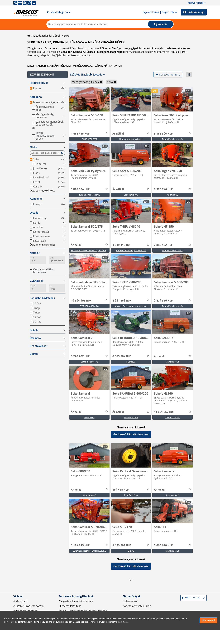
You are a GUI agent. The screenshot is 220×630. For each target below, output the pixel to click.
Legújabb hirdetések (42, 298)
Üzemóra (35, 338)
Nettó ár (34, 253)
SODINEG (130, 361)
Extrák (34, 354)
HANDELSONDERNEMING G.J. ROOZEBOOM (91, 250)
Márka (33, 147)
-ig (51, 286)
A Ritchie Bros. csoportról (28, 606)
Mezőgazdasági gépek (46, 35)
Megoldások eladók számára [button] (76, 601)
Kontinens (36, 198)
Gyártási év (36, 280)
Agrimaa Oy (172, 194)
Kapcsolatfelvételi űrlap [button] (137, 606)
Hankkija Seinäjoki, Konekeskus (131, 250)
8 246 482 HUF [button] (80, 356)
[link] (89, 99)
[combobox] (182, 597)
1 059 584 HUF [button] (121, 545)
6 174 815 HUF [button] (80, 545)
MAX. (52, 258)
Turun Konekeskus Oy (172, 139)
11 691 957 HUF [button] (164, 412)
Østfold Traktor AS (89, 361)
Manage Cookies (80, 622)
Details (34, 330)
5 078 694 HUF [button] (80, 189)
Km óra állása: (38, 346)
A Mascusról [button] (20, 601)
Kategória (36, 97)
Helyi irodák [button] (130, 601)
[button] (47, 74)
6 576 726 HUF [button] (163, 189)
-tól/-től (33, 286)
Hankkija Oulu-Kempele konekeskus (131, 306)
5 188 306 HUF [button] (163, 133)
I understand (208, 620)
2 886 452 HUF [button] (163, 245)
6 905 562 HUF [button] (121, 356)
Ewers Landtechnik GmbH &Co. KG (89, 550)
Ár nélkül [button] (118, 133)
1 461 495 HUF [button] (80, 133)
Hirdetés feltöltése (70, 606)
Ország (34, 212)
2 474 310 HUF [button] (163, 300)
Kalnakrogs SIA (172, 417)
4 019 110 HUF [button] (121, 245)
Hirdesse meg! (195, 12)
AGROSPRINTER (89, 139)
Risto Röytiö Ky (131, 495)
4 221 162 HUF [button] (121, 300)
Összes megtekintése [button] (42, 190)
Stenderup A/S (131, 194)
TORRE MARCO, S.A (89, 306)
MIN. (32, 258)
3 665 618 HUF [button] (163, 545)
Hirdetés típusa (39, 82)
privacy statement (107, 622)
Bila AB (131, 550)
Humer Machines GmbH (131, 139)
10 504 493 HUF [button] (81, 300)
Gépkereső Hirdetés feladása (130, 434)
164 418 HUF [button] (120, 489)
